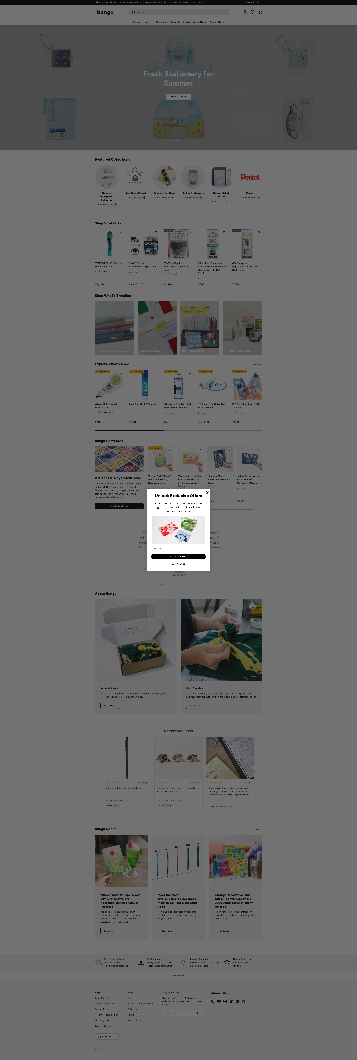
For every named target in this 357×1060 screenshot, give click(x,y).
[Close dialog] (206, 492)
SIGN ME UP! (178, 556)
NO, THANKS (179, 564)
